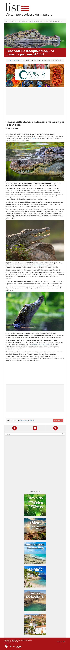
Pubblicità (59, 641)
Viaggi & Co (13, 21)
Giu (23, 420)
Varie (29, 21)
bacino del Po (39, 265)
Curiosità (24, 21)
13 (21, 420)
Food (19, 21)
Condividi (59, 420)
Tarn (33, 138)
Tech (50, 21)
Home (6, 21)
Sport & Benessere (37, 21)
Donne (55, 21)
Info (64, 641)
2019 (26, 420)
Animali (60, 21)
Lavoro (46, 21)
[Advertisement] (35, 102)
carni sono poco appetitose (40, 344)
